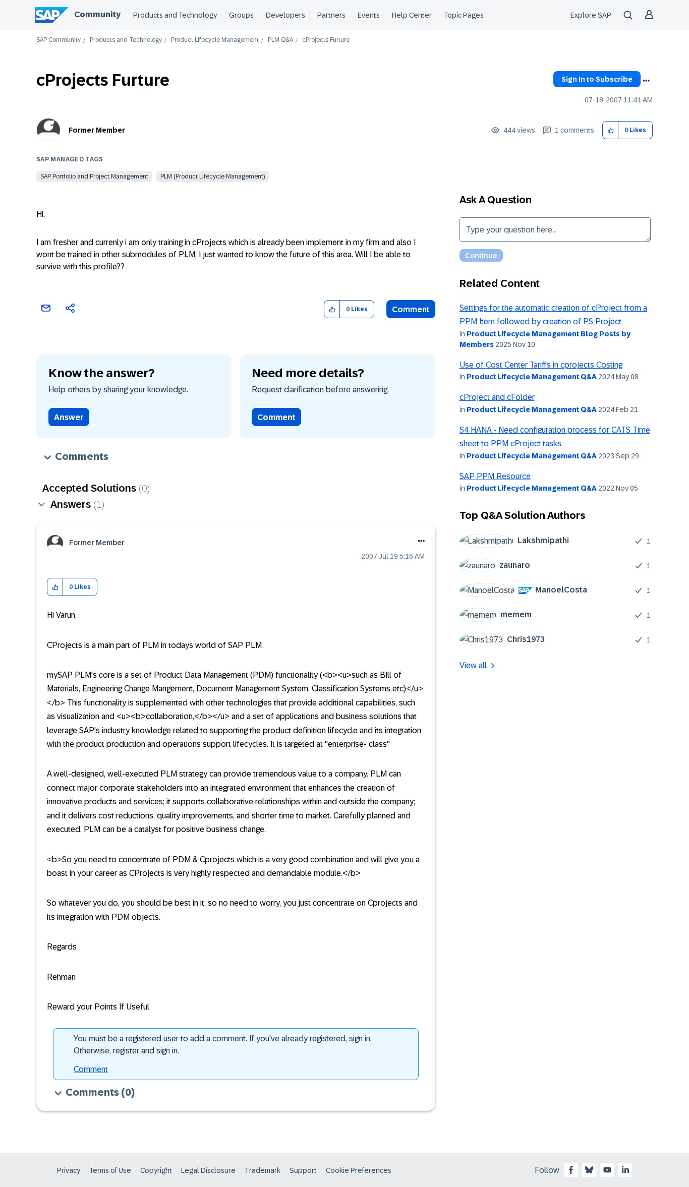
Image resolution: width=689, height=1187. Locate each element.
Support (303, 1170)
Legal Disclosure (208, 1170)
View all (473, 665)
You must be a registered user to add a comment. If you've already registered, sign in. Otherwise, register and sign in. (223, 1044)
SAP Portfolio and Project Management (94, 176)
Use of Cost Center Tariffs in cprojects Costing (541, 365)
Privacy (68, 1170)
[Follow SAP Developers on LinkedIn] (625, 1170)
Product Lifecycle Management (215, 40)
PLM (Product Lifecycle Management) (212, 176)
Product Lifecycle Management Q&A (532, 377)
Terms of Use (110, 1170)
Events (369, 15)
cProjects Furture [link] (326, 40)
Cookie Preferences (358, 1170)
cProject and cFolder (497, 397)
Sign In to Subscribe (597, 79)
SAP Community (58, 40)
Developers (285, 15)
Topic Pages (464, 15)
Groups (241, 15)
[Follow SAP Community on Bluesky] (589, 1170)
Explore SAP (590, 15)
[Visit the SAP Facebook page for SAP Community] (571, 1170)
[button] (610, 130)
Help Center (412, 15)
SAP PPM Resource (495, 476)
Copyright (156, 1170)
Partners (331, 15)
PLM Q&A (280, 40)
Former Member (97, 130)
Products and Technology (175, 15)
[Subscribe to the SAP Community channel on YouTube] (607, 1170)
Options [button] (646, 81)
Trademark (262, 1170)
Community (97, 14)
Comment (411, 309)
